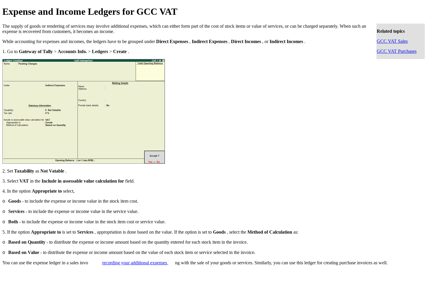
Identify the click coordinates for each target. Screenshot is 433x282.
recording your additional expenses (135, 262)
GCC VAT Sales (392, 41)
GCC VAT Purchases (397, 51)
